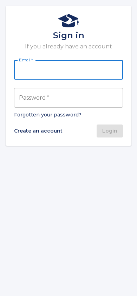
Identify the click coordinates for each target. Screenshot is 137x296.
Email (26, 60)
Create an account (38, 131)
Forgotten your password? (47, 115)
